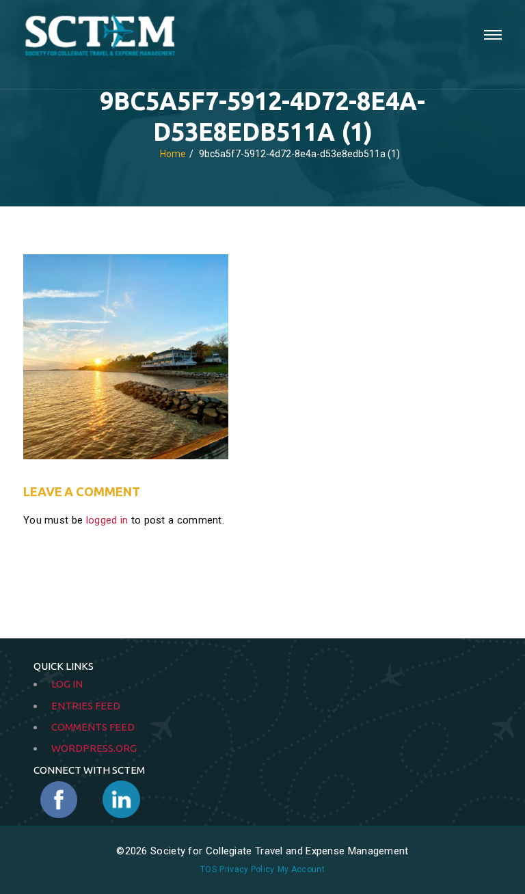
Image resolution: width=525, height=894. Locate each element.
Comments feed (93, 727)
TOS (208, 869)
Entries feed (85, 706)
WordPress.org (94, 748)
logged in (107, 520)
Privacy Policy (246, 869)
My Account (301, 869)
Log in (67, 684)
